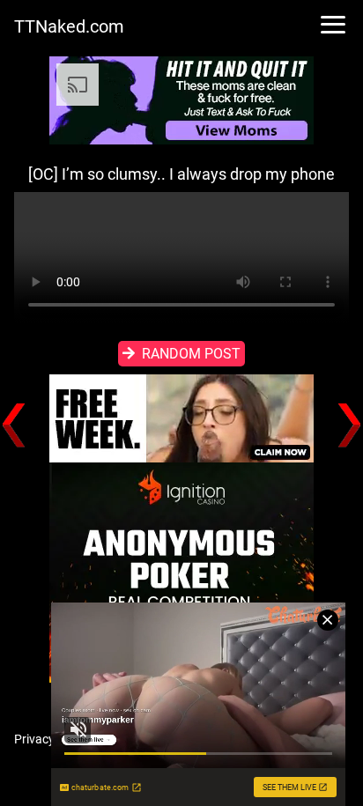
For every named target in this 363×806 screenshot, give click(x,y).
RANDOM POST (191, 353)
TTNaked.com (69, 26)
